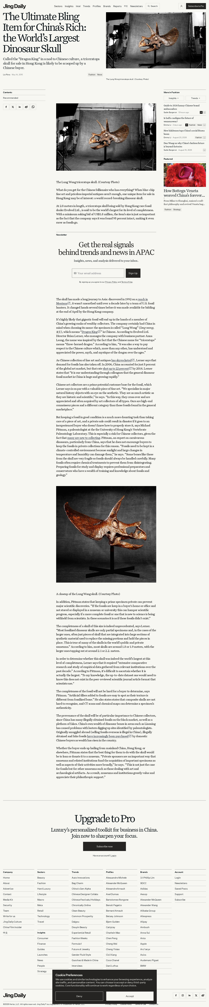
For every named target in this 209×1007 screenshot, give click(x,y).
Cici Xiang (111, 954)
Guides (41, 949)
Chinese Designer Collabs (85, 894)
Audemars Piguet (149, 960)
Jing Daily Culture (12, 921)
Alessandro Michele (116, 877)
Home (6, 877)
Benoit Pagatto (114, 905)
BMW (143, 965)
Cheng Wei (111, 943)
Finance (41, 943)
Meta (40, 905)
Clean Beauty (78, 910)
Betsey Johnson (114, 916)
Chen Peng (111, 938)
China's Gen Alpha (81, 888)
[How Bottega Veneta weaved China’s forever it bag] (185, 175)
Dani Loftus (112, 965)
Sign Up (133, 273)
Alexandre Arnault (115, 888)
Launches (42, 954)
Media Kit (8, 899)
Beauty (41, 877)
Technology (43, 916)
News (99, 74)
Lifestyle (41, 894)
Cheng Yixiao (113, 949)
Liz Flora (6, 74)
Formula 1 (77, 943)
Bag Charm (77, 883)
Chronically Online (81, 905)
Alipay (143, 921)
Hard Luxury (43, 888)
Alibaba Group (147, 910)
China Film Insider (12, 927)
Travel (40, 921)
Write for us (9, 916)
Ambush (144, 927)
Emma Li (167, 125)
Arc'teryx (145, 949)
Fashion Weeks (80, 938)
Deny (79, 996)
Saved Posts (181, 888)
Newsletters (136, 6)
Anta (142, 938)
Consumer (42, 938)
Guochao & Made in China (85, 960)
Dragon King (89, 332)
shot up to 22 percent (116, 368)
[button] (181, 6)
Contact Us (153, 1004)
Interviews (77, 965)
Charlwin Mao (113, 932)
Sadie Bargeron (170, 112)
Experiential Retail (81, 932)
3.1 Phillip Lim (147, 877)
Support (179, 894)
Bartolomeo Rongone (117, 899)
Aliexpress (145, 916)
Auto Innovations (81, 877)
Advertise (8, 888)
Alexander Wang (149, 905)
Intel (78, 6)
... (204, 112)
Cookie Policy (126, 1004)
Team (6, 910)
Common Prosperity (82, 916)
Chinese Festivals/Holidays (86, 899)
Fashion (92, 74)
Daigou (75, 921)
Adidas (144, 888)
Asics (143, 954)
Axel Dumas (112, 894)
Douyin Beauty (79, 927)
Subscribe (180, 899)
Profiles (97, 6)
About (6, 883)
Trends (86, 6)
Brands (107, 6)
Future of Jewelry (81, 949)
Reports (117, 6)
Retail (40, 910)
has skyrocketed (121, 360)
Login (113, 855)
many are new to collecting (83, 438)
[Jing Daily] (14, 6)
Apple (143, 943)
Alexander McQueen (116, 883)
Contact (7, 894)
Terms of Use (127, 282)
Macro (40, 899)
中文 (5, 932)
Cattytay (110, 927)
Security (7, 905)
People (41, 965)
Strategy (177, 209)
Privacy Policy (111, 282)
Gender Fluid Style (81, 954)
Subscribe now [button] (105, 846)
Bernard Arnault (114, 910)
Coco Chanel (112, 960)
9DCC (143, 883)
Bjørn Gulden (113, 921)
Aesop (143, 894)
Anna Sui (145, 932)
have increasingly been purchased (108, 736)
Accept (130, 996)
